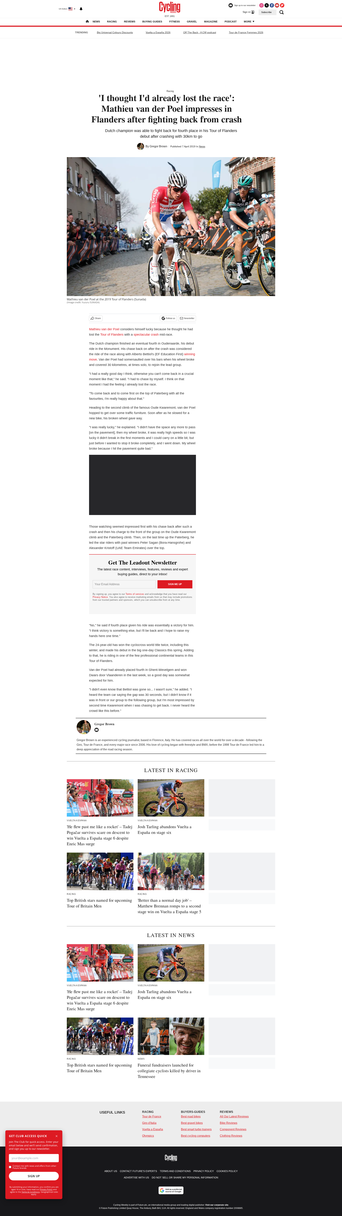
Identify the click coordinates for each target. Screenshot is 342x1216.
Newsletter (189, 318)
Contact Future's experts (138, 1171)
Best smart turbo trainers (196, 1129)
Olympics (148, 1135)
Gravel (192, 21)
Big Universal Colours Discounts (115, 32)
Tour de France (151, 1116)
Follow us (170, 318)
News (96, 21)
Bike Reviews (228, 1122)
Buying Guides (152, 21)
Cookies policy (227, 1171)
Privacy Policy (46, 1189)
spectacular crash (146, 334)
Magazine (210, 21)
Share (98, 318)
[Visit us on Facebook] (272, 5)
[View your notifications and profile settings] (81, 8)
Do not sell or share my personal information (185, 1177)
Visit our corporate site (216, 1205)
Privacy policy (203, 1171)
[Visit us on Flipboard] (282, 5)
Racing (112, 21)
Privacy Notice (100, 597)
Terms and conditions (175, 1171)
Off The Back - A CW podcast (199, 32)
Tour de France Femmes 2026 (246, 32)
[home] (87, 21)
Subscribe (266, 12)
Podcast (231, 21)
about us (110, 1171)
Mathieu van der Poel (104, 329)
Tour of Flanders (111, 334)
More (248, 21)
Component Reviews (233, 1129)
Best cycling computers (195, 1135)
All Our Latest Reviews (234, 1116)
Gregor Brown (158, 146)
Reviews (129, 21)
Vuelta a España (152, 1129)
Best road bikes (191, 1116)
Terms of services (135, 594)
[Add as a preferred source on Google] (171, 1190)
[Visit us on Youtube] (277, 5)
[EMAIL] (97, 730)
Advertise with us (136, 1177)
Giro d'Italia (149, 1122)
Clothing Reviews (231, 1135)
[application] (142, 485)
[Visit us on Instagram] (261, 5)
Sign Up (34, 1176)
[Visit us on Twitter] (267, 5)
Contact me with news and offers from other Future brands (34, 1167)
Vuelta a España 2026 (158, 32)
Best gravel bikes (192, 1122)
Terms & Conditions (31, 1192)
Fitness (174, 21)
